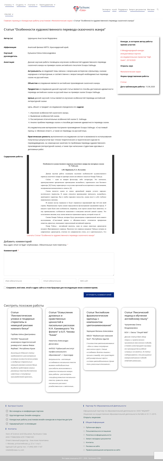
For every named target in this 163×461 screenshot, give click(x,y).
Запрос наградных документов (98, 438)
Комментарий (11, 250)
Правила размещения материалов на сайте (103, 450)
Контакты (90, 442)
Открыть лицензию (92, 417)
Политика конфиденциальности (98, 435)
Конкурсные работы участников (36, 20)
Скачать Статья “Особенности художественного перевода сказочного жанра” (61, 235)
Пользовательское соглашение (98, 431)
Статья (123, 82)
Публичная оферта (93, 427)
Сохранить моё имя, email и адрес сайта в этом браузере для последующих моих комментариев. (52, 287)
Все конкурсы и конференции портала (26, 411)
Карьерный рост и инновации (23, 424)
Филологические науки (62, 20)
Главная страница (12, 20)
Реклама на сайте (93, 446)
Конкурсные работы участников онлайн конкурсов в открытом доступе (41, 419)
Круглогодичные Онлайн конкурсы (25, 415)
